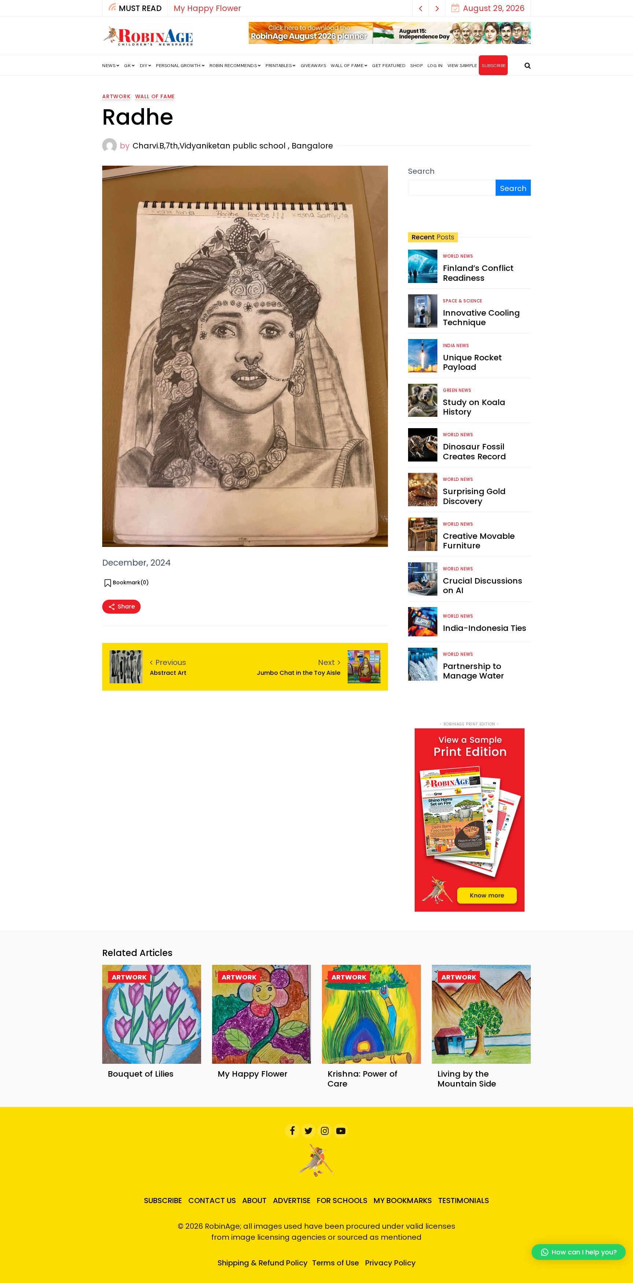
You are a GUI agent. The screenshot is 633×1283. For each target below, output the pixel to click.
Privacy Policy (390, 1263)
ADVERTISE (292, 1200)
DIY (144, 66)
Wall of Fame (347, 66)
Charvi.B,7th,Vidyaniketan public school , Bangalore (233, 145)
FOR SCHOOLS (342, 1200)
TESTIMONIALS (463, 1200)
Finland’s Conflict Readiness (478, 272)
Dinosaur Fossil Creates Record (474, 451)
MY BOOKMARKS (403, 1200)
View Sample (462, 66)
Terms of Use (335, 1263)
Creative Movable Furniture (479, 540)
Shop (416, 66)
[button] (420, 8)
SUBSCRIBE (494, 66)
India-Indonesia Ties (484, 628)
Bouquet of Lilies (141, 1074)
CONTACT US (212, 1200)
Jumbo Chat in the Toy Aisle (298, 672)
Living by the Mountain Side (466, 1078)
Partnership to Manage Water (473, 671)
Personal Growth (178, 66)
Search (421, 171)
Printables (279, 66)
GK (127, 66)
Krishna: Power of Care (362, 1078)
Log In (435, 66)
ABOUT (254, 1200)
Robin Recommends (233, 66)
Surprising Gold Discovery (474, 496)
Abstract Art (168, 672)
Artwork (116, 96)
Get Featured (389, 66)
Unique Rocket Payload (472, 362)
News (108, 66)
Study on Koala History (474, 407)
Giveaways (313, 66)
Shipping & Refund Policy (263, 1263)
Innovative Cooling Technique (481, 317)
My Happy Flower (207, 8)
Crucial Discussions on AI (482, 585)
